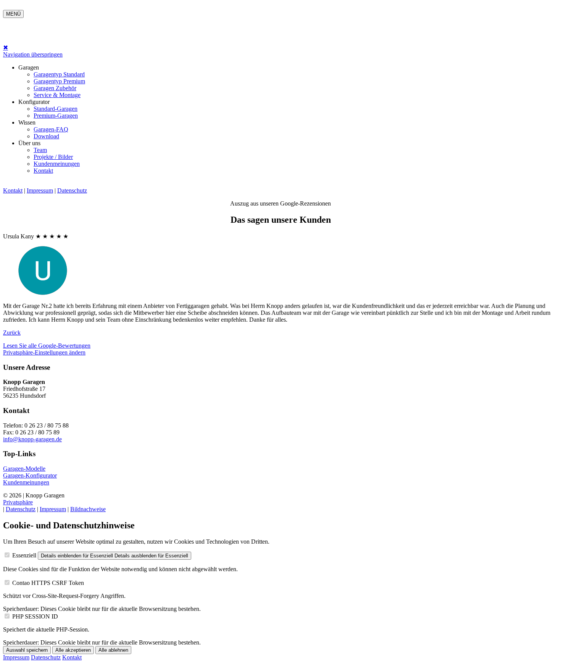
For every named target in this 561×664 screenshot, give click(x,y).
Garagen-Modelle (24, 468)
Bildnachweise (88, 509)
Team (40, 150)
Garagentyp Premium (59, 81)
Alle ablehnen (113, 650)
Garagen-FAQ (51, 129)
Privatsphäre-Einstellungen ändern (44, 352)
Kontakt (43, 170)
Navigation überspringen (33, 54)
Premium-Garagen (56, 115)
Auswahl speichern (27, 650)
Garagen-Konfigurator (30, 475)
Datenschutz (72, 190)
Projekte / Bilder (53, 157)
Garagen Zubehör (55, 88)
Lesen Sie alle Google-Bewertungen (46, 345)
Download (46, 136)
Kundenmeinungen (57, 163)
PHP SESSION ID (35, 616)
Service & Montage (57, 95)
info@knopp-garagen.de (32, 439)
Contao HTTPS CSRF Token (48, 583)
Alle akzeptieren (73, 650)
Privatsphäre (18, 502)
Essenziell (24, 555)
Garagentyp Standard (59, 74)
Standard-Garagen (55, 108)
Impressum (40, 190)
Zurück (12, 332)
